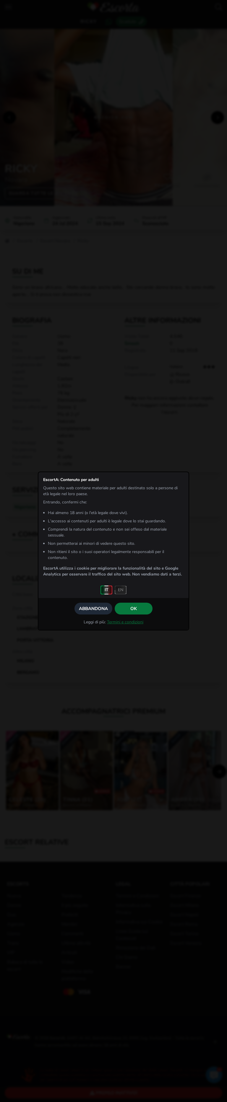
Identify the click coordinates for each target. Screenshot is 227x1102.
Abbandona (93, 609)
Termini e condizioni (125, 622)
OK (133, 609)
